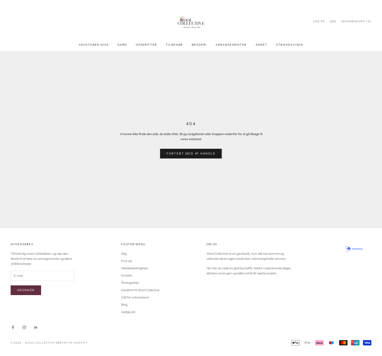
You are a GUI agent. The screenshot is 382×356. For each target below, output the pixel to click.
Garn (122, 44)
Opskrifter (146, 44)
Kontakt (126, 275)
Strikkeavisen (289, 44)
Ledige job (128, 312)
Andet (261, 44)
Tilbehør (174, 44)
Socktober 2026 (94, 44)
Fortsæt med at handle (190, 153)
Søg (124, 254)
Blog (124, 305)
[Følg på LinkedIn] (36, 327)
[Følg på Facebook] (13, 327)
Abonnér (26, 290)
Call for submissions (135, 297)
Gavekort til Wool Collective (140, 290)
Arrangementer (231, 44)
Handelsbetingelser (134, 268)
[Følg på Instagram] (24, 327)
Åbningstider (130, 283)
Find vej (126, 261)
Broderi (199, 44)
